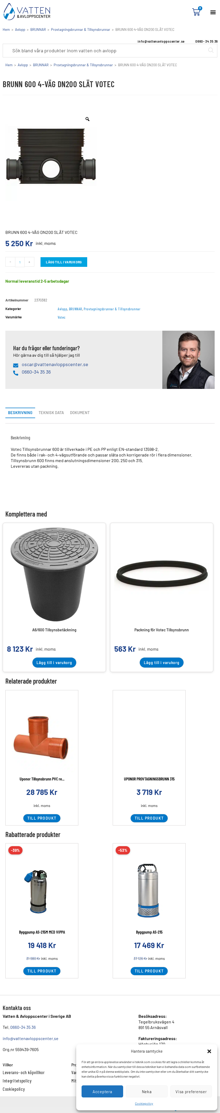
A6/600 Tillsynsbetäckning (54, 630)
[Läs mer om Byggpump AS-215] (149, 892)
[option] (51, 155)
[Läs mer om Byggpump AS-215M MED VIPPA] (41, 892)
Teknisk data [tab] (51, 412)
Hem (6, 29)
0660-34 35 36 (23, 1027)
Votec (62, 317)
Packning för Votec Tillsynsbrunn (161, 630)
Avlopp (20, 29)
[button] (209, 1051)
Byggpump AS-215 (149, 931)
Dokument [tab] (80, 412)
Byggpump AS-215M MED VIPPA (42, 931)
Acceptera (102, 1091)
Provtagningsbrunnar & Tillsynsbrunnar (80, 29)
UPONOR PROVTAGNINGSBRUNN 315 (149, 778)
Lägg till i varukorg (64, 262)
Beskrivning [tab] (20, 412)
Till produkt (42, 818)
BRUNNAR (38, 29)
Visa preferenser (191, 1091)
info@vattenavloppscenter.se (30, 1038)
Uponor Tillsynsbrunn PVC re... (42, 778)
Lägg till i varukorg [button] (54, 662)
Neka (147, 1091)
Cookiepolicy (144, 1103)
